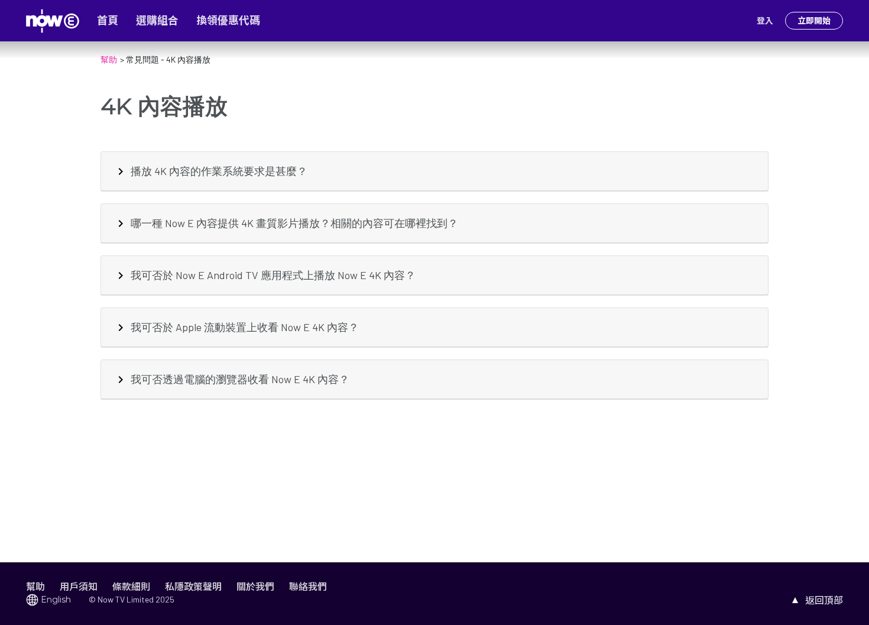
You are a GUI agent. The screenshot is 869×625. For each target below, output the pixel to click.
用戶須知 (79, 586)
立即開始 (814, 20)
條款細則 (131, 586)
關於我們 (255, 586)
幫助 (35, 586)
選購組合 (157, 21)
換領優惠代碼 (228, 21)
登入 (765, 20)
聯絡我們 (308, 586)
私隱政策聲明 (193, 586)
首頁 (107, 21)
